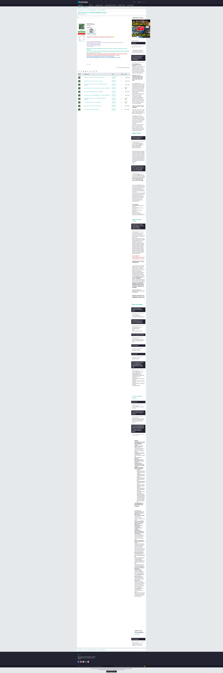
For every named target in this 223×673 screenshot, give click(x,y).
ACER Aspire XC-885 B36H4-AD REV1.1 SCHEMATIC (93, 91)
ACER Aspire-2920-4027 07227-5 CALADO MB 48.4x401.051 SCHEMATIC (95, 99)
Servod (133, 348)
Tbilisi (84, 39)
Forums (86, 5)
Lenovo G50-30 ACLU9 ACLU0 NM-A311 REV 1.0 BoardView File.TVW (138, 412)
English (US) (122, 666)
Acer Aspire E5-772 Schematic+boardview (92, 109)
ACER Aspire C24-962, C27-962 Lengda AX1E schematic (94, 77)
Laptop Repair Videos (99, 5)
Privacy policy (133, 666)
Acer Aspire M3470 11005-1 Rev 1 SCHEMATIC (92, 102)
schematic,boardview (87, 666)
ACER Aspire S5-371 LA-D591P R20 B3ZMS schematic (92, 12)
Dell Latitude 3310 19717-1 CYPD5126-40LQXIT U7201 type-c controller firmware (137, 321)
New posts (79, 7)
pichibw (133, 337)
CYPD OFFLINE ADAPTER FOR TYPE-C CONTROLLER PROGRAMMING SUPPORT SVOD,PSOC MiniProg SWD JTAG (137, 365)
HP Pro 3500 (134, 354)
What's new (91, 5)
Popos (133, 416)
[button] (93, 5)
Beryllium (116, 666)
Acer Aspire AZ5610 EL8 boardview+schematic (92, 105)
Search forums (85, 7)
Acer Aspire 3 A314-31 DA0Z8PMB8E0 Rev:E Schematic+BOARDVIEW (97, 95)
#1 (129, 64)
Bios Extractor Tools (121, 5)
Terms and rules (127, 666)
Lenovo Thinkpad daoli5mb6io (138, 334)
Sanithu (133, 404)
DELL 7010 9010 (135, 345)
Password (134, 43)
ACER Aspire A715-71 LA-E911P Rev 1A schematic (93, 81)
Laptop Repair (80, 5)
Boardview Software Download (110, 5)
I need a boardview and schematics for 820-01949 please (137, 309)
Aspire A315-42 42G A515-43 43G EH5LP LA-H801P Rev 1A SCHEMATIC (97, 88)
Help (137, 666)
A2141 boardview (135, 639)
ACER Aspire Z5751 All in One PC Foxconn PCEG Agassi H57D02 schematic (95, 85)
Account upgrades (130, 5)
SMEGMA (133, 313)
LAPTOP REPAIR (80, 666)
